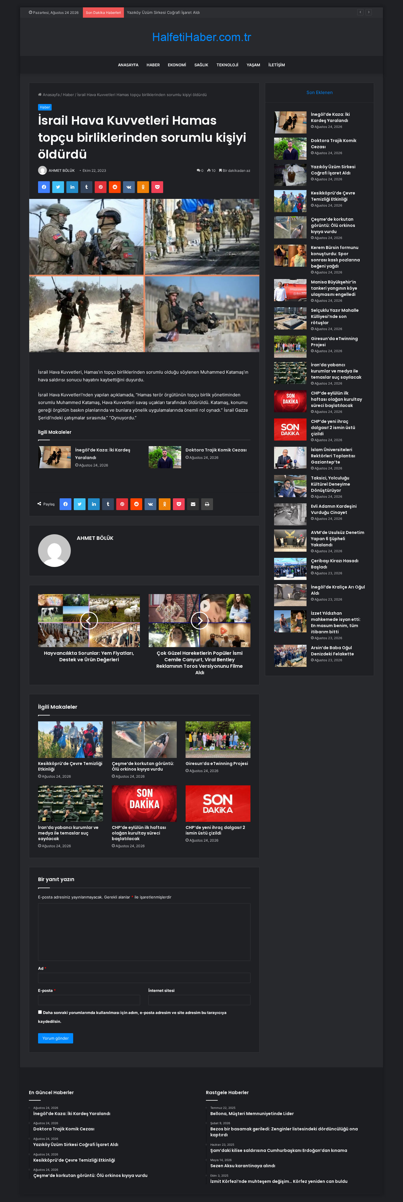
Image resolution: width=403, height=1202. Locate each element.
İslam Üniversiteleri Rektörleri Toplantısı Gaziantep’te (333, 456)
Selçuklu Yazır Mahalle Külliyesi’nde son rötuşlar (335, 316)
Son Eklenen (320, 92)
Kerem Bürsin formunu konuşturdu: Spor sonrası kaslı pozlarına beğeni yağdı (335, 257)
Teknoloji (227, 64)
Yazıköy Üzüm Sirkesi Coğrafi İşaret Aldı (163, 12)
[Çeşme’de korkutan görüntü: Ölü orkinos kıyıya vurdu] (144, 739)
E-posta (47, 990)
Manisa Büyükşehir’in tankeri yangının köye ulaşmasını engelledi (334, 288)
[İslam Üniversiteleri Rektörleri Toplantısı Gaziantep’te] (290, 458)
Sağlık (201, 64)
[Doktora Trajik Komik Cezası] (165, 457)
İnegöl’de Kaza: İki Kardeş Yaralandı (330, 117)
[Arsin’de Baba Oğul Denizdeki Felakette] (290, 656)
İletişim (276, 64)
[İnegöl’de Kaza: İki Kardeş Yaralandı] (54, 457)
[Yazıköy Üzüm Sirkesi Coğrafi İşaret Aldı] (290, 175)
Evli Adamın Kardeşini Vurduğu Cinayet (334, 509)
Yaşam (253, 64)
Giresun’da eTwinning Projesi (217, 763)
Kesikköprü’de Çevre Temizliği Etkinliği (70, 766)
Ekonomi (177, 64)
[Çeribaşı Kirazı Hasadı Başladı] (290, 569)
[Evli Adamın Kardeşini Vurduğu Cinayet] (290, 514)
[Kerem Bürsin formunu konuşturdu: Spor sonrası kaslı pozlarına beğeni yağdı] (290, 256)
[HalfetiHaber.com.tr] (201, 37)
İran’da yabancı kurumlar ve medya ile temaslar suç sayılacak (68, 833)
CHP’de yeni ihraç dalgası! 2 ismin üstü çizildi (215, 830)
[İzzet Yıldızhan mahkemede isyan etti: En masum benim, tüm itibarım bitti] (290, 621)
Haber (153, 64)
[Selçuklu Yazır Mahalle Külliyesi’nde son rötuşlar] (290, 318)
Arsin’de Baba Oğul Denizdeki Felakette (332, 651)
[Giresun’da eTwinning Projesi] (218, 739)
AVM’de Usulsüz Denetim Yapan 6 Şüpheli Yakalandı (337, 539)
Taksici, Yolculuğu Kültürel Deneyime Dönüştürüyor (330, 484)
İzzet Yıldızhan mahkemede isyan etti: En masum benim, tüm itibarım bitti (336, 622)
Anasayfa (128, 64)
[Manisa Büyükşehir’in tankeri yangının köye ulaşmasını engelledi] (290, 290)
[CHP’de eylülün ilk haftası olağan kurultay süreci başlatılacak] (144, 803)
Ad (42, 968)
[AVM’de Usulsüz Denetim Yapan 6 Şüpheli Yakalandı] (290, 541)
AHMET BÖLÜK (62, 170)
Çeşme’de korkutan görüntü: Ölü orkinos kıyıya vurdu (143, 766)
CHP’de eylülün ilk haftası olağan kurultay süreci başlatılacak (139, 833)
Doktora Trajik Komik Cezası (216, 450)
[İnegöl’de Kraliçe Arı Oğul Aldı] (290, 595)
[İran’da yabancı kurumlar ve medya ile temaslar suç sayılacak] (70, 803)
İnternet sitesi (161, 990)
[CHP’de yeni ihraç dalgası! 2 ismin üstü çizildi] (218, 803)
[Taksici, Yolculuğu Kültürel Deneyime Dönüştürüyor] (290, 486)
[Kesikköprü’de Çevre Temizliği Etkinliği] (70, 739)
